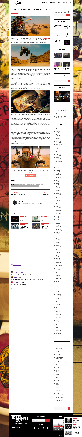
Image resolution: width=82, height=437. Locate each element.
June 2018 (58, 269)
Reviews (16, 13)
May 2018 (57, 271)
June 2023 (58, 183)
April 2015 (57, 324)
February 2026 (58, 137)
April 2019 (57, 255)
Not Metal (57, 374)
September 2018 (59, 265)
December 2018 (58, 261)
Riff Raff (57, 387)
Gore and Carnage (32, 184)
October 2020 (58, 229)
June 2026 (58, 131)
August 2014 (58, 336)
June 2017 (58, 287)
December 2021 (58, 209)
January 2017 (58, 294)
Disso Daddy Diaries (59, 357)
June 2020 (58, 235)
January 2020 (58, 242)
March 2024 (58, 170)
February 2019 (58, 258)
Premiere (57, 380)
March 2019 (58, 256)
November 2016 (58, 297)
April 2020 (57, 238)
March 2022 (58, 204)
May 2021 (57, 219)
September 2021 (59, 213)
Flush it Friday (58, 360)
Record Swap (58, 381)
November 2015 (58, 314)
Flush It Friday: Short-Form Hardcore (56, 60)
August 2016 (58, 301)
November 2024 (58, 158)
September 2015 (59, 317)
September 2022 (59, 196)
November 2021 (58, 210)
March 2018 (58, 274)
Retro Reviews (58, 383)
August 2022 (58, 197)
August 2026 (58, 128)
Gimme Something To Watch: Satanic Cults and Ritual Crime (25, 219)
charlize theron (24, 184)
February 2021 (58, 223)
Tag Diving (57, 393)
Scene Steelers (58, 390)
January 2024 (58, 173)
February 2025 (58, 154)
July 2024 (57, 164)
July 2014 (57, 337)
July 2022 (57, 199)
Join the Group (52, 2)
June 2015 (58, 321)
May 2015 (57, 323)
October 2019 (58, 246)
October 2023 (58, 177)
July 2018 (57, 268)
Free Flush (57, 361)
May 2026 (57, 132)
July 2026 (57, 129)
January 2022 (58, 207)
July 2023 (57, 181)
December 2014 (58, 330)
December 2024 (58, 157)
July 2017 (57, 285)
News (57, 373)
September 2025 (59, 144)
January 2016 (58, 311)
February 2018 (58, 275)
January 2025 (58, 155)
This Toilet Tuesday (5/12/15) (44, 194)
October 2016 (58, 298)
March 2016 (58, 308)
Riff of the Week (59, 386)
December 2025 (58, 139)
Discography (58, 355)
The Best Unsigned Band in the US (62, 396)
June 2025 (58, 148)
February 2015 (58, 327)
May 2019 (57, 253)
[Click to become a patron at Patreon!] (30, 175)
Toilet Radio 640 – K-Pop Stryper (61, 114)
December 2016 (58, 295)
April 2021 (57, 220)
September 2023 (59, 178)
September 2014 (59, 334)
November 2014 (58, 331)
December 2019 (58, 243)
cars (19, 184)
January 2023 (58, 190)
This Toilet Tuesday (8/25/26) (61, 116)
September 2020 (59, 230)
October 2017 (58, 281)
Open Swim (74, 418)
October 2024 (58, 160)
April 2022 (57, 203)
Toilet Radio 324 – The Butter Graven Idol (76, 433)
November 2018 (58, 262)
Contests (57, 351)
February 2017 (58, 292)
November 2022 (58, 193)
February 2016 (58, 310)
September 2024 (59, 161)
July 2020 (57, 233)
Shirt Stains (58, 391)
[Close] (65, 416)
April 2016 (57, 307)
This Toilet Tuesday (59, 397)
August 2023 (58, 180)
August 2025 (58, 145)
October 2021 (58, 212)
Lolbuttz (22, 216)
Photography (58, 378)
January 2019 (58, 259)
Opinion (25, 224)
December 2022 (58, 191)
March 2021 (58, 222)
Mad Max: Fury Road (45, 38)
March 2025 (58, 152)
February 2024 (58, 171)
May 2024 (57, 167)
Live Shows (58, 365)
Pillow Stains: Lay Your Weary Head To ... (19, 194)
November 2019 (58, 245)
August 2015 (58, 318)
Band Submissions (59, 347)
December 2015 (58, 313)
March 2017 (58, 291)
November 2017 (58, 279)
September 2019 (59, 248)
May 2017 (57, 288)
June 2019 (58, 252)
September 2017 (59, 282)
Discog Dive (58, 354)
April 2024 (57, 168)
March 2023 (58, 187)
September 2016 (59, 300)
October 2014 (58, 333)
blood (16, 184)
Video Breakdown (59, 400)
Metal (42, 216)
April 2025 (57, 151)
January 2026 (58, 138)
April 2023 (57, 186)
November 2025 (58, 141)
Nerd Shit (12, 13)
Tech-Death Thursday (58, 96)
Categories (44, 2)
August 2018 (58, 266)
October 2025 (58, 142)
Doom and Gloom (59, 358)
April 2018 (57, 272)
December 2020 (58, 226)
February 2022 (58, 206)
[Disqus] (30, 249)
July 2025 (57, 147)
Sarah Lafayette (22, 13)
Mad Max (40, 184)
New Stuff (57, 371)
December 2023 (58, 174)
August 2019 (58, 249)
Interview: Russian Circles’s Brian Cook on (66, 60)
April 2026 (57, 134)
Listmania (26, 223)
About (59, 2)
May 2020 (57, 236)
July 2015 (57, 320)
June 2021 (58, 217)
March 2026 (58, 135)
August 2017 (58, 284)
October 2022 (58, 194)
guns (37, 184)
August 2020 (58, 232)
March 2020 (58, 239)
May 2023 (57, 184)
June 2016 (58, 304)
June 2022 (58, 200)
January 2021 (58, 225)
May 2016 (57, 305)
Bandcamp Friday (59, 348)
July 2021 (57, 216)
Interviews (22, 223)
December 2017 (58, 278)
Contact (65, 2)
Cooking (57, 352)
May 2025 (57, 150)
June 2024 (58, 165)
